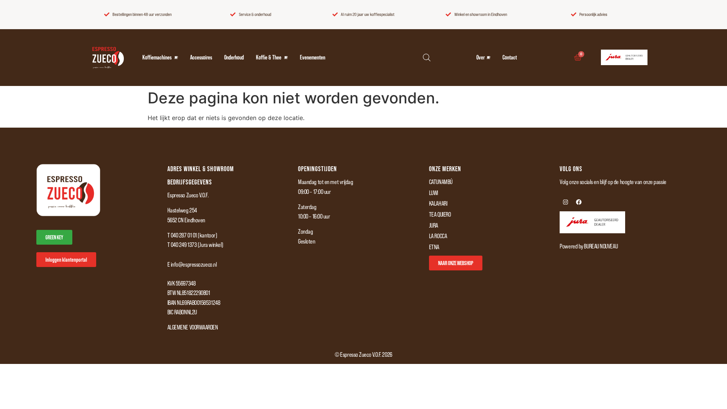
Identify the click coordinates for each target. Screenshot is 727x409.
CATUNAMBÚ (440, 181)
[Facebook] (578, 202)
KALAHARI (438, 203)
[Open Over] (488, 57)
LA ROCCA (438, 236)
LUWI (433, 192)
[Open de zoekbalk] (427, 57)
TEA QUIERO (440, 214)
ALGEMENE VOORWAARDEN (192, 327)
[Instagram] (565, 202)
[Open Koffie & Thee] (286, 57)
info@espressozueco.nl (194, 264)
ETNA (434, 247)
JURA (433, 225)
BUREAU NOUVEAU (601, 246)
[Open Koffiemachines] (176, 57)
